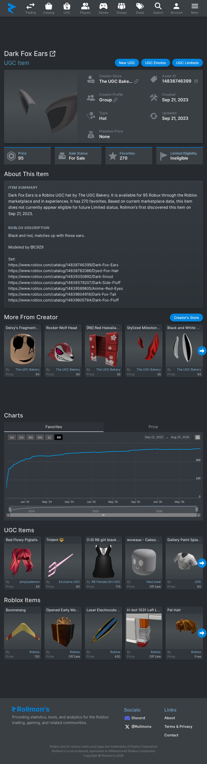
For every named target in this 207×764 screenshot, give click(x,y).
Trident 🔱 (55, 540)
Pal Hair (174, 610)
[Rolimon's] (12, 8)
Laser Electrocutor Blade (107, 610)
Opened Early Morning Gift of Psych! (78, 610)
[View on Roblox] (52, 53)
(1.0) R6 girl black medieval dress (115, 540)
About (169, 718)
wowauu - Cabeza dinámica (151, 540)
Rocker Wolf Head (61, 328)
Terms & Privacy (178, 726)
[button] (127, 63)
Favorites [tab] (53, 426)
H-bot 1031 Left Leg (144, 610)
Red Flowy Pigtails (22, 540)
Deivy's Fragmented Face (27, 328)
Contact (171, 735)
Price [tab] (153, 426)
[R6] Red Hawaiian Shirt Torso (112, 328)
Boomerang (16, 610)
